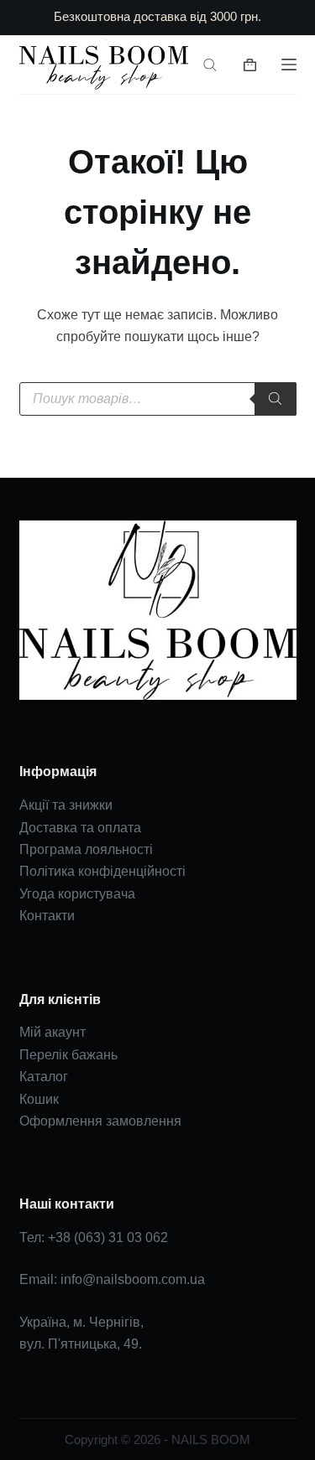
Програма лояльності (86, 849)
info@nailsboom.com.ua (132, 1279)
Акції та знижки (66, 805)
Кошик (39, 1099)
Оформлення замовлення (100, 1121)
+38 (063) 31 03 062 (108, 1237)
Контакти (47, 916)
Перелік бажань (68, 1055)
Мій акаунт (52, 1032)
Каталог (43, 1076)
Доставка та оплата (80, 828)
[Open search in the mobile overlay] (210, 64)
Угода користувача (77, 894)
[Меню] (289, 64)
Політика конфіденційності (102, 871)
